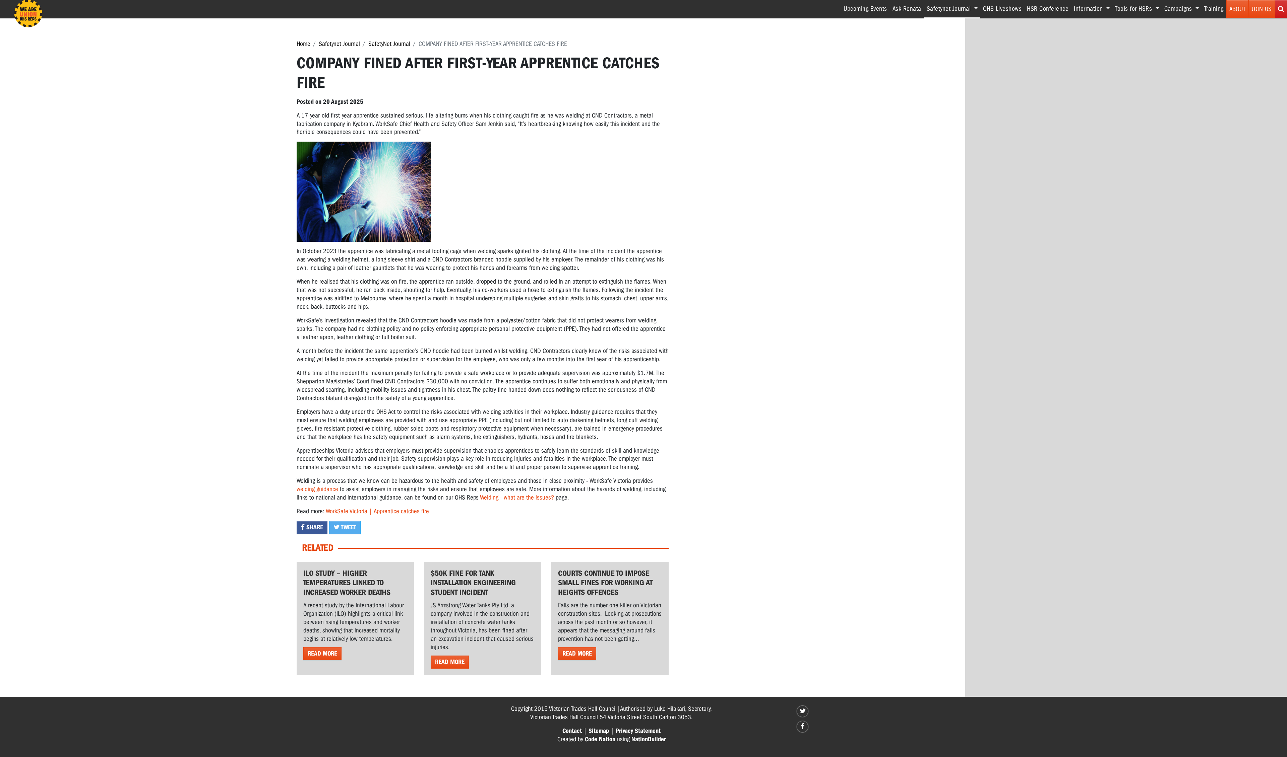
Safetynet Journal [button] (953, 8)
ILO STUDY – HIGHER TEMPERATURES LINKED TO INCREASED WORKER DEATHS (346, 583)
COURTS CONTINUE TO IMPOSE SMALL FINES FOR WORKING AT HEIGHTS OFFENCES (605, 583)
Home (303, 44)
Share (314, 527)
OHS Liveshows (1002, 8)
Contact (572, 731)
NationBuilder (648, 739)
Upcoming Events (865, 8)
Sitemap (599, 731)
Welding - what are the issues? (517, 497)
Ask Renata (907, 8)
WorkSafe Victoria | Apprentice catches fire (377, 511)
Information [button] (1089, 8)
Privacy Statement (638, 731)
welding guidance (317, 489)
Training (1214, 8)
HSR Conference (1047, 8)
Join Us (1261, 9)
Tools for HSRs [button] (1134, 8)
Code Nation (600, 739)
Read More (322, 653)
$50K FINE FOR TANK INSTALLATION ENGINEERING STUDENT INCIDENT (473, 583)
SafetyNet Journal (389, 44)
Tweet (348, 527)
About (1237, 9)
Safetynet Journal (339, 44)
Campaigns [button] (1179, 8)
